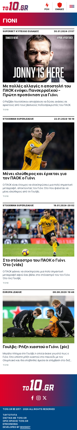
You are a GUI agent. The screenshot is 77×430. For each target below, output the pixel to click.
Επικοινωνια (10, 424)
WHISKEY (25, 427)
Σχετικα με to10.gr (15, 417)
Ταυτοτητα (10, 414)
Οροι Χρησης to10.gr (15, 420)
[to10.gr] (17, 6)
